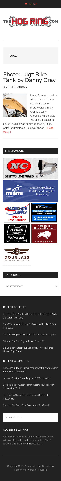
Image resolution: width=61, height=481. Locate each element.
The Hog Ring (30, 21)
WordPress (33, 470)
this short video (22, 440)
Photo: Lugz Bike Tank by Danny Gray (29, 77)
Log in (43, 470)
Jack (5, 378)
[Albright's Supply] (17, 221)
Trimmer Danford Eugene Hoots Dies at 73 (24, 341)
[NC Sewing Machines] (30, 178)
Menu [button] (33, 3)
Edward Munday (11, 368)
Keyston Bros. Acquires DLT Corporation (31, 378)
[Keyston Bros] (44, 242)
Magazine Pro (34, 466)
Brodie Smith (9, 385)
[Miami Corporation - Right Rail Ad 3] (30, 200)
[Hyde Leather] (17, 242)
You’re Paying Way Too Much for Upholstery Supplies (29, 334)
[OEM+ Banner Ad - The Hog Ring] (44, 221)
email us (29, 443)
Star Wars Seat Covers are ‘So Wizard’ (30, 405)
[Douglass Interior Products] (17, 263)
